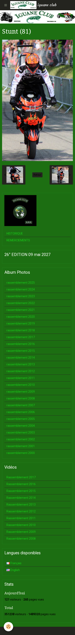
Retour (37, 174)
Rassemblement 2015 (21, 491)
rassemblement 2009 (20, 391)
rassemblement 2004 (20, 425)
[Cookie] (8, 626)
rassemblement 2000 (20, 453)
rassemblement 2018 (20, 330)
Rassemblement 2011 (21, 518)
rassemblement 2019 (20, 323)
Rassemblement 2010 (21, 525)
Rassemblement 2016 (21, 484)
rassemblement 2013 (20, 364)
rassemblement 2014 (20, 357)
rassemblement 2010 (20, 384)
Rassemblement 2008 (21, 538)
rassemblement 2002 (20, 439)
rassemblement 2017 (20, 337)
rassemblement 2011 (20, 378)
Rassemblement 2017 (21, 477)
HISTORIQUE (14, 233)
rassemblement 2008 (20, 398)
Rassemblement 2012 (21, 511)
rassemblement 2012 (20, 371)
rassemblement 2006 (20, 412)
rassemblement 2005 (20, 419)
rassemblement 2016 (20, 344)
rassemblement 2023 (20, 296)
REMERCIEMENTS (18, 240)
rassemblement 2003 (20, 432)
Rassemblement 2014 (21, 497)
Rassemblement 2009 (21, 531)
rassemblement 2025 (20, 282)
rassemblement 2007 (20, 405)
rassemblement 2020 (20, 316)
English (15, 570)
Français (15, 563)
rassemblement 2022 (20, 303)
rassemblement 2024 (20, 289)
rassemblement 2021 (20, 310)
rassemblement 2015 (20, 350)
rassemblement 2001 (20, 446)
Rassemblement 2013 (21, 504)
